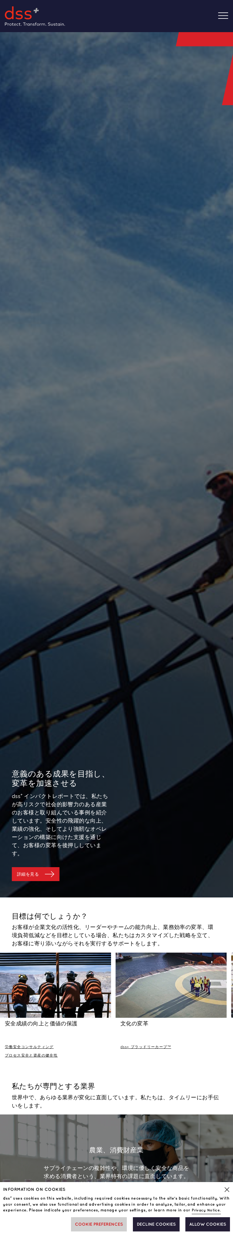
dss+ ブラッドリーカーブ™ (145, 1047)
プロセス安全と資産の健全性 (31, 1055)
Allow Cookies (207, 1224)
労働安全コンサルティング (29, 1047)
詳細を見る (28, 874)
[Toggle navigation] (225, 16)
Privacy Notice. (206, 1210)
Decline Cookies (156, 1224)
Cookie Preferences (99, 1224)
